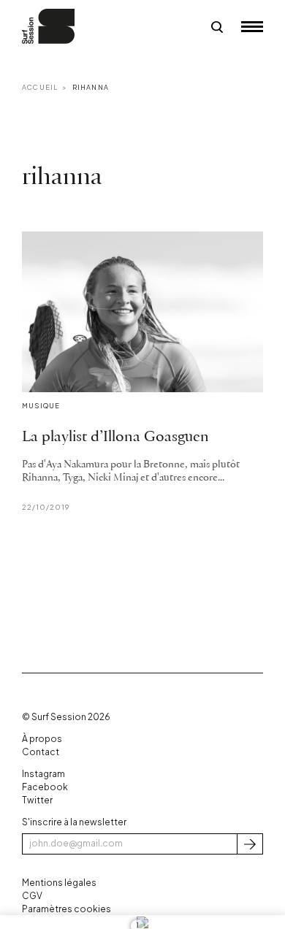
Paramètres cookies (66, 908)
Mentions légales (59, 882)
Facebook (45, 786)
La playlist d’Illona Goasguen (115, 437)
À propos (42, 738)
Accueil (40, 87)
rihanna (90, 87)
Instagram (43, 773)
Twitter (37, 800)
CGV (32, 895)
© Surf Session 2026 (66, 716)
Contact (40, 751)
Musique (41, 406)
